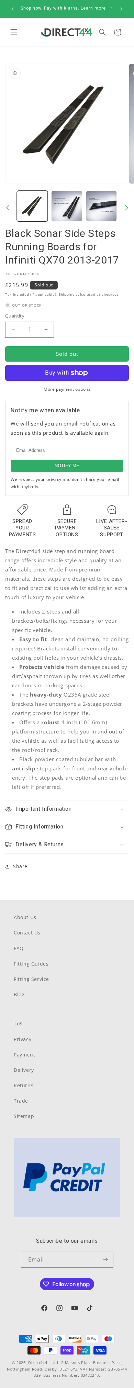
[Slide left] (7, 207)
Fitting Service (31, 979)
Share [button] (20, 866)
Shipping (67, 294)
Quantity (14, 316)
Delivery (24, 1070)
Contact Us (27, 932)
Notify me (67, 465)
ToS (18, 1023)
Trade (21, 1100)
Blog (19, 994)
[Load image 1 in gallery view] (32, 206)
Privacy (22, 1039)
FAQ (19, 948)
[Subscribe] (105, 1260)
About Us (25, 917)
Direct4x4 (37, 1362)
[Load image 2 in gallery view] (66, 206)
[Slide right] (126, 207)
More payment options (67, 389)
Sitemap (24, 1116)
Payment (24, 1054)
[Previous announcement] (12, 8)
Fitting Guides (31, 963)
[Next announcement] (121, 8)
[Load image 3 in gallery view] (101, 206)
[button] (13, 32)
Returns (23, 1085)
